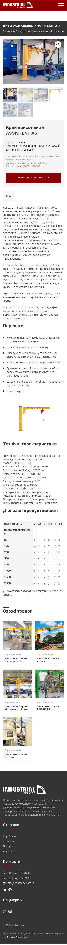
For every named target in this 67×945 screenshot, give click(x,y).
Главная (7, 31)
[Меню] (61, 5)
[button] (58, 44)
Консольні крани (40, 31)
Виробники (9, 836)
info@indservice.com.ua (21, 883)
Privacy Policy (58, 934)
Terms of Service (15, 937)
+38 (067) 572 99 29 (18, 878)
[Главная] (18, 4)
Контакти (9, 851)
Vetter (22, 142)
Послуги (8, 846)
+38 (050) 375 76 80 (18, 872)
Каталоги (9, 841)
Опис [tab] (9, 196)
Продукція (21, 31)
